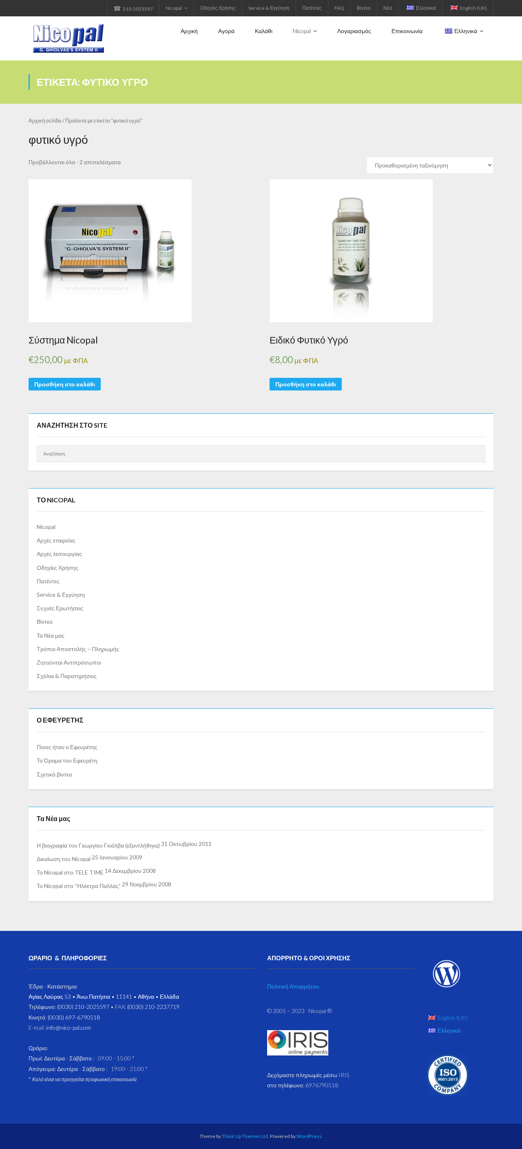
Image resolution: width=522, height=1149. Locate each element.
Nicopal (174, 8)
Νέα (387, 8)
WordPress (309, 1136)
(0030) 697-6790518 (74, 1017)
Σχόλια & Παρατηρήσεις (67, 675)
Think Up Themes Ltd (245, 1136)
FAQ (339, 8)
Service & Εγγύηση (269, 8)
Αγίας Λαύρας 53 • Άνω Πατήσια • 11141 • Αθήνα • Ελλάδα (104, 996)
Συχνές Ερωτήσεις (60, 608)
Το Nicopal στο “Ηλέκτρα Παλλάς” (79, 885)
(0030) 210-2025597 (83, 1006)
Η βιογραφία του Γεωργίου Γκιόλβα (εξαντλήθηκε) (98, 845)
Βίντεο (364, 8)
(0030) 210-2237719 (153, 1006)
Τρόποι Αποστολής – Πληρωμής (78, 648)
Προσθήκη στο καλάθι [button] (64, 384)
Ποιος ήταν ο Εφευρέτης (67, 746)
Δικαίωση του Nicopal (64, 858)
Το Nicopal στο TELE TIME (70, 872)
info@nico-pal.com (68, 1027)
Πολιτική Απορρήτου (293, 986)
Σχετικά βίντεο (54, 774)
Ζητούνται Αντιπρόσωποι (69, 662)
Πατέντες (312, 8)
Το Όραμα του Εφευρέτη (67, 760)
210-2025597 (133, 8)
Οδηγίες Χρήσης (218, 8)
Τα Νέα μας (50, 635)
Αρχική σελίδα (45, 120)
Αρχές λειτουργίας (59, 553)
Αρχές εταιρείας (56, 540)
